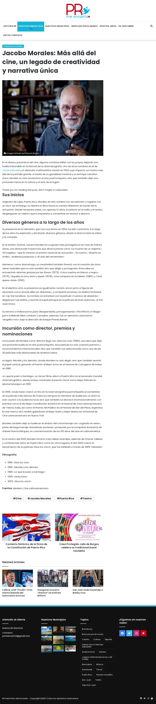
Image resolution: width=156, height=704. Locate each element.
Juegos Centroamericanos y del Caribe (97, 658)
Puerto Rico (66, 498)
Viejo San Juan (89, 685)
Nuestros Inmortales (30, 26)
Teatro (87, 498)
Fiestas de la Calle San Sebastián (92, 645)
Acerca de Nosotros (12, 628)
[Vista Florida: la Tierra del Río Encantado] (58, 629)
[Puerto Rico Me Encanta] (78, 10)
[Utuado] (58, 648)
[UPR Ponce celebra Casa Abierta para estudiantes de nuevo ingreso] (70, 648)
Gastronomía (88, 652)
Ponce (99, 669)
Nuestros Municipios (57, 26)
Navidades (87, 669)
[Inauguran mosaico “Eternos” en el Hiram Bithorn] (52, 578)
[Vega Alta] (46, 648)
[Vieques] (58, 640)
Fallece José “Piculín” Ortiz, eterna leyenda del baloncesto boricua (17, 592)
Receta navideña (104, 674)
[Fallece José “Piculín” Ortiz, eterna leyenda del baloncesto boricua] (17, 578)
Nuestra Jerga (108, 26)
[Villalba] (46, 638)
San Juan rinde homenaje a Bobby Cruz (88, 591)
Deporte (108, 639)
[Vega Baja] (70, 638)
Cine (18, 498)
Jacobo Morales (11, 170)
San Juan (86, 680)
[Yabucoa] (46, 631)
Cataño (85, 639)
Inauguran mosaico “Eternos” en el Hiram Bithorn (49, 592)
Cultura (97, 639)
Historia (102, 652)
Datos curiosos (12, 35)
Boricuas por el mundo (84, 26)
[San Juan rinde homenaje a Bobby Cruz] (88, 578)
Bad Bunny (87, 629)
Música (99, 664)
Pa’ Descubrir (126, 26)
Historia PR (9, 26)
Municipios (87, 664)
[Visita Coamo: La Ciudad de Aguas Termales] (70, 629)
